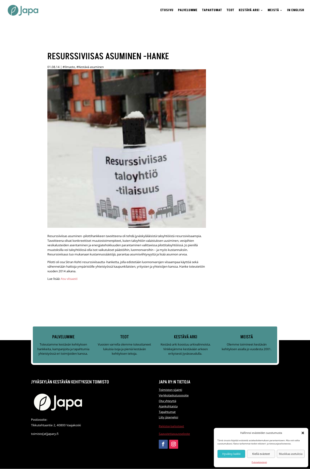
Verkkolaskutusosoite (174, 395)
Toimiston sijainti (170, 390)
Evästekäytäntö (259, 462)
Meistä (273, 10)
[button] (303, 433)
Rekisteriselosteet (171, 426)
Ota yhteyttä (167, 401)
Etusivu (166, 10)
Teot (230, 10)
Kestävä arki (249, 10)
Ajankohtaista (168, 406)
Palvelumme (188, 10)
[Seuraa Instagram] (173, 444)
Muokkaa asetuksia (290, 454)
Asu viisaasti (69, 279)
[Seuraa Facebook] (163, 444)
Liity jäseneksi (168, 417)
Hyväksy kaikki (231, 454)
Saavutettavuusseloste (174, 434)
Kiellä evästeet (261, 454)
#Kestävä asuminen (90, 67)
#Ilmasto (69, 67)
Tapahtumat (212, 10)
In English (295, 10)
